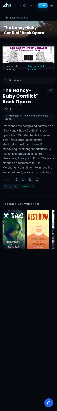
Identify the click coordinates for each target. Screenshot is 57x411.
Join (43, 5)
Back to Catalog (19, 17)
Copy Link (12, 186)
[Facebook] (16, 179)
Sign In (33, 5)
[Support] (48, 402)
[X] (23, 179)
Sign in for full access (36, 68)
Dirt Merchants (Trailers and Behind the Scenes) (26, 117)
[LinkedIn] (30, 179)
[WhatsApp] (37, 179)
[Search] (18, 5)
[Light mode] (24, 5)
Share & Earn (29, 186)
